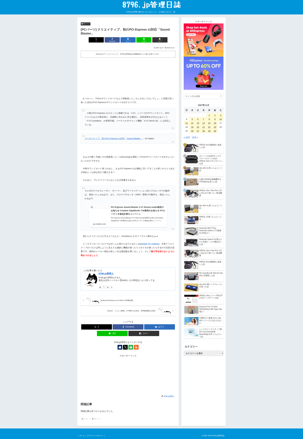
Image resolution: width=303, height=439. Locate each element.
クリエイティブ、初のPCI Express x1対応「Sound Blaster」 (114, 138)
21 (203, 127)
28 (203, 131)
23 (215, 127)
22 (209, 127)
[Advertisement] (128, 76)
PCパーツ (86, 24)
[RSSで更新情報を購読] (111, 287)
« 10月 (187, 137)
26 (192, 131)
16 (215, 123)
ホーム (81, 436)
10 (220, 119)
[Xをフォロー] (103, 287)
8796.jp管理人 (106, 273)
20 (198, 127)
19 (192, 127)
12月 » (195, 137)
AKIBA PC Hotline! (150, 244)
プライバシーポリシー (95, 436)
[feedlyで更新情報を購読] (107, 287)
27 (198, 131)
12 (192, 123)
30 (215, 131)
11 (186, 123)
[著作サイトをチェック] (100, 287)
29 (209, 131)
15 (209, 123)
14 (203, 123)
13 (198, 123)
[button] (159, 40)
